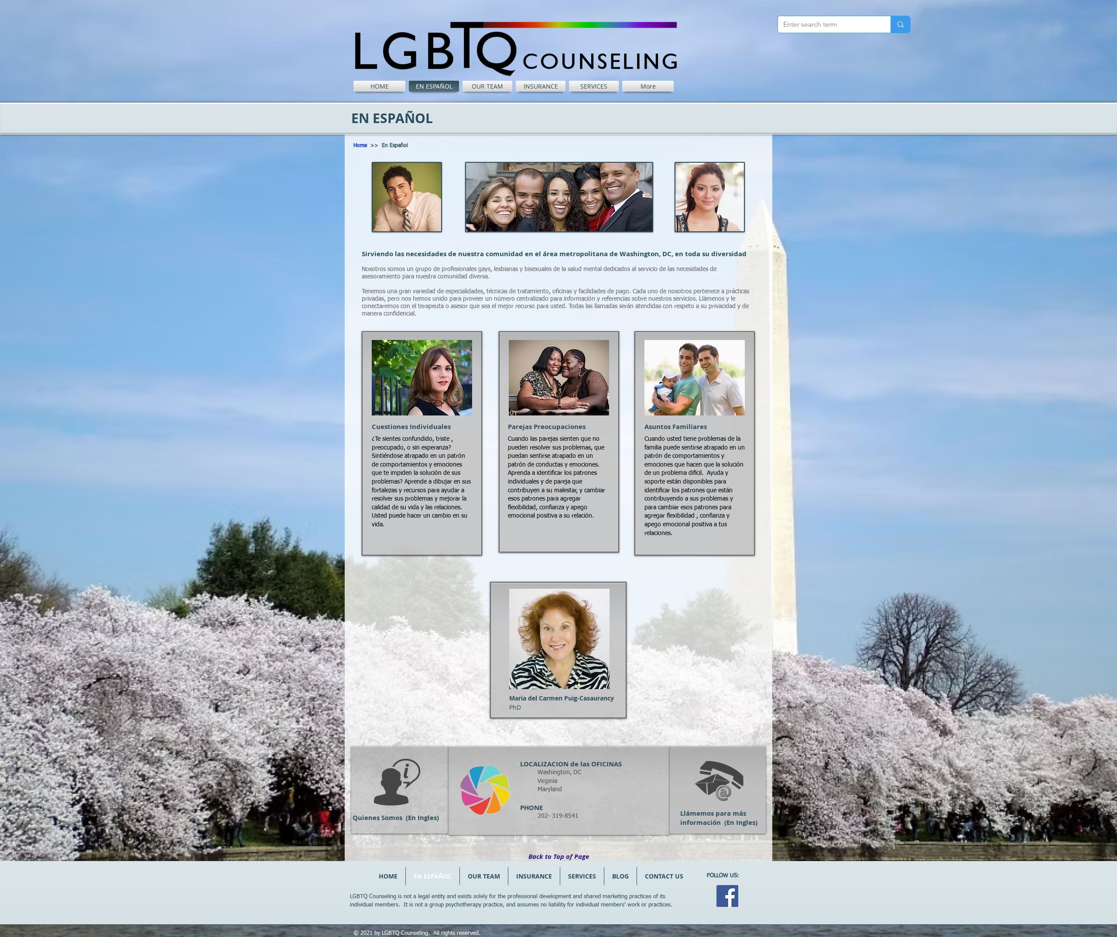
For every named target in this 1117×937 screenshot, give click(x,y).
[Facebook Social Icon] (727, 896)
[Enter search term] (900, 24)
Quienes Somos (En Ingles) (396, 817)
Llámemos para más (713, 813)
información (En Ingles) (718, 822)
